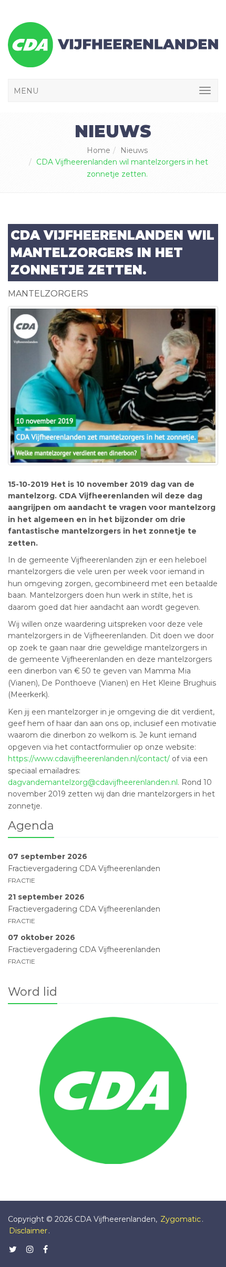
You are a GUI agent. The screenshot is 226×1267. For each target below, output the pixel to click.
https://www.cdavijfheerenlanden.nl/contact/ (89, 758)
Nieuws (134, 150)
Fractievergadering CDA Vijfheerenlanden (84, 868)
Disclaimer (28, 1230)
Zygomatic (180, 1219)
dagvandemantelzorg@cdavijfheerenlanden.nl (93, 782)
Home (98, 150)
